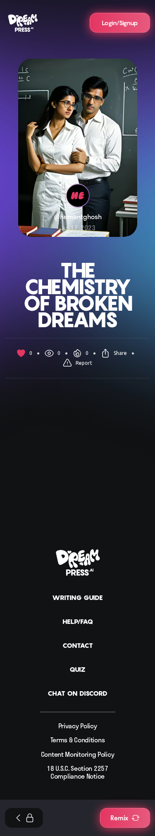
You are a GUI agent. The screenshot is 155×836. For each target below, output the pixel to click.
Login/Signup (120, 22)
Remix (119, 818)
